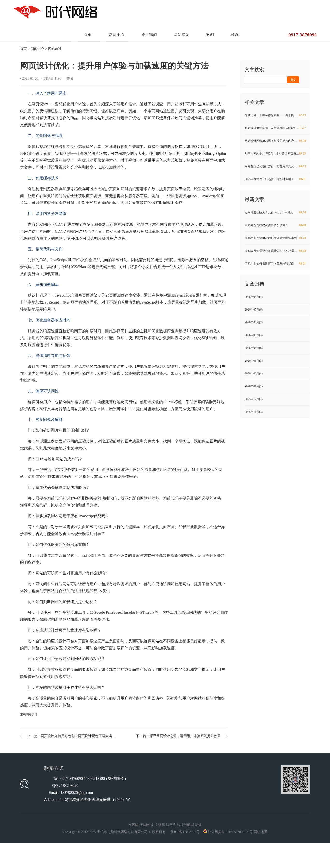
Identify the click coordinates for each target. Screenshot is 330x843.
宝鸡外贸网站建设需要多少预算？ (275, 225)
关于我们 (149, 35)
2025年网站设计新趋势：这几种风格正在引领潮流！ (277, 179)
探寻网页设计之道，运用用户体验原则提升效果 (185, 736)
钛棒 (161, 825)
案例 (210, 35)
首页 (88, 35)
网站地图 (260, 832)
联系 (234, 35)
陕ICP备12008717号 (185, 832)
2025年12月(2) (254, 399)
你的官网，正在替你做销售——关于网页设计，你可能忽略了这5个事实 (277, 115)
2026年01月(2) (254, 386)
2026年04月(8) (254, 348)
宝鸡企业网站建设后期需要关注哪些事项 (275, 238)
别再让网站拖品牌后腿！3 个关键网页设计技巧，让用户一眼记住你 (277, 153)
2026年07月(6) (254, 309)
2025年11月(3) (254, 412)
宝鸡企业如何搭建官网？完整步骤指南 (275, 263)
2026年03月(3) (254, 360)
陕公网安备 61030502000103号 (230, 832)
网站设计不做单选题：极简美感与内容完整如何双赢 (277, 141)
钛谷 (154, 825)
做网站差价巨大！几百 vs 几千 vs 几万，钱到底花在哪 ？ (277, 212)
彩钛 (198, 825)
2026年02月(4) (254, 373)
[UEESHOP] (55, 11)
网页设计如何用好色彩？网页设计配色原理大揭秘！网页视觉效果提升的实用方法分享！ (107, 736)
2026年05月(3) (254, 335)
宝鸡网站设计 (28, 714)
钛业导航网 (185, 825)
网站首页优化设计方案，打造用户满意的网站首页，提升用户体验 (277, 166)
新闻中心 (116, 35)
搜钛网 (144, 825)
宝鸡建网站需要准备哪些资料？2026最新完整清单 (276, 250)
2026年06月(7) (254, 322)
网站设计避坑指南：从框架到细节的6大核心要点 (276, 128)
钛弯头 (171, 825)
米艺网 (133, 825)
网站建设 (181, 35)
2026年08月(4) (254, 297)
